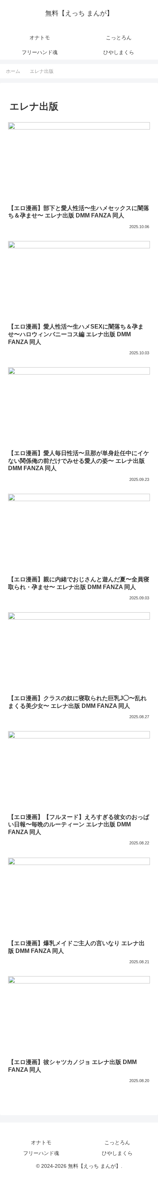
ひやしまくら (117, 1153)
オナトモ (41, 1142)
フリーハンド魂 (41, 1153)
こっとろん (117, 1142)
